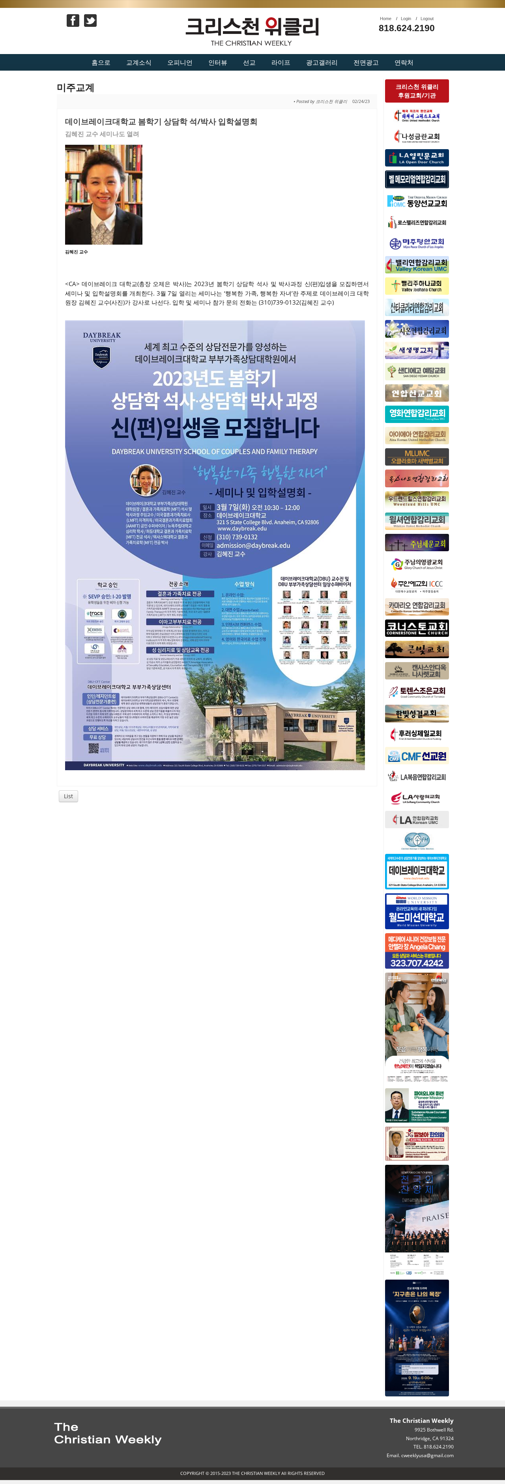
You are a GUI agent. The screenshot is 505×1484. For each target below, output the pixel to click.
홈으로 (101, 62)
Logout (427, 18)
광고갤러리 (322, 62)
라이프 (280, 62)
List (68, 796)
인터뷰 (217, 62)
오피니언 (180, 62)
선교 (249, 62)
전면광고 (366, 62)
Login (406, 18)
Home (385, 18)
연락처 (404, 62)
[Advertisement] (217, 867)
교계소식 (139, 62)
